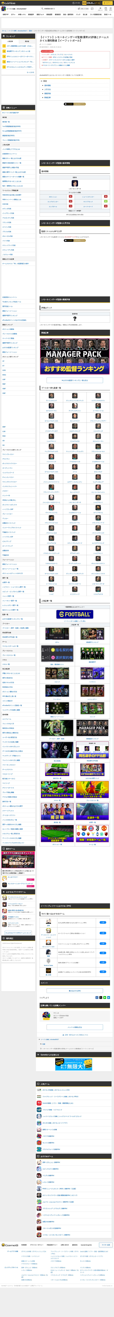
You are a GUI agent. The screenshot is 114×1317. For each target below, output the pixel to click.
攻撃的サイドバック (8, 523)
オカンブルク (98, 472)
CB (3, 440)
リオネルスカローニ (51, 563)
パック (78, 14)
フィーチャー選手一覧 (9, 601)
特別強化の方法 (7, 687)
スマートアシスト (8, 811)
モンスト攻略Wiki (85, 1261)
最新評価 (47, 93)
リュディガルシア (98, 482)
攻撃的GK (5, 550)
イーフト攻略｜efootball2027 (50, 1039)
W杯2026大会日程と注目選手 (11, 195)
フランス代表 (6, 222)
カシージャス (68, 54)
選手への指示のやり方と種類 (11, 824)
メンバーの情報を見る (75, 1027)
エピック (57, 682)
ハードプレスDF (7, 537)
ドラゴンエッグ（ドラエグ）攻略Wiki (62, 1275)
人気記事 (10, 41)
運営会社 (74, 1245)
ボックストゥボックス (9, 505)
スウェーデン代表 (8, 250)
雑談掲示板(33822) (8, 135)
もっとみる (30, 72)
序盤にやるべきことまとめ (11, 673)
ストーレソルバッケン (98, 492)
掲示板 (27, 41)
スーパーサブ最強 (8, 338)
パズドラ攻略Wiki (56, 1261)
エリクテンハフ (74, 594)
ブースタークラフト (8, 815)
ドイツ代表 (6, 241)
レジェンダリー (92, 699)
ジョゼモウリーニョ (98, 462)
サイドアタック (88, 202)
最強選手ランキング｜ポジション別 (18, 51)
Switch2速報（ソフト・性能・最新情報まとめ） (94, 1251)
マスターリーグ (7, 774)
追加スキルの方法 (8, 682)
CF (3, 361)
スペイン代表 (6, 227)
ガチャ (13, 14)
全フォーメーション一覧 (10, 569)
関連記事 (47, 97)
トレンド (92, 717)
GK (3, 445)
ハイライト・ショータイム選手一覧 (14, 587)
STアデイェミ (47, 62)
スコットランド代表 (8, 245)
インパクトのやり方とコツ (11, 746)
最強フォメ (40, 14)
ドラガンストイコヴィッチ (51, 553)
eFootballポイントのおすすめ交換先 (14, 320)
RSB (3, 436)
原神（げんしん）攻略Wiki (29, 1268)
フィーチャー (57, 699)
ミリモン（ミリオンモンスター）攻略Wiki (92, 1280)
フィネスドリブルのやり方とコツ (13, 843)
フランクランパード (98, 523)
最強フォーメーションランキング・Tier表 (20, 62)
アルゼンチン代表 (8, 218)
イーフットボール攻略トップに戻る (75, 621)
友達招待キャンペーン (9, 154)
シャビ (51, 594)
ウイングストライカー (9, 482)
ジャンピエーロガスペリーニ (51, 502)
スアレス (53, 54)
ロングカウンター (53, 202)
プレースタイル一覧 (92, 800)
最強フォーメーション (57, 717)
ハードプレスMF (7, 509)
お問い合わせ (65, 1245)
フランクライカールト (98, 451)
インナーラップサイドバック (11, 527)
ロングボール (53, 206)
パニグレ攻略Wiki (85, 1268)
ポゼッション (53, 197)
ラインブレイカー (8, 454)
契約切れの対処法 (8, 728)
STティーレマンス (69, 62)
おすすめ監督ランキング (10, 347)
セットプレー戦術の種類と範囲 (12, 829)
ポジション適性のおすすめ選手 (12, 806)
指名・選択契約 (68, 14)
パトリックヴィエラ (98, 533)
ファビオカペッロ (74, 462)
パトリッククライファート (51, 482)
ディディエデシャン (75, 411)
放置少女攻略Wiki (26, 1280)
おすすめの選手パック (92, 778)
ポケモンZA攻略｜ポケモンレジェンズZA (33, 1251)
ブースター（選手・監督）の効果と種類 (15, 628)
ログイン (109, 3)
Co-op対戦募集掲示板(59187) (11, 131)
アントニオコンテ (51, 400)
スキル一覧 (57, 800)
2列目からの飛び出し (9, 500)
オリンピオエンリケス (98, 574)
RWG (4, 375)
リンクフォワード (8, 472)
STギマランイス (57, 62)
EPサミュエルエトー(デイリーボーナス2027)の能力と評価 (21, 56)
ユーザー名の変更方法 (9, 737)
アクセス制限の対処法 (9, 797)
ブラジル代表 (6, 231)
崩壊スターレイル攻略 (28, 1261)
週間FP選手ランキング (9, 315)
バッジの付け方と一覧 (9, 820)
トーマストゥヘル (98, 411)
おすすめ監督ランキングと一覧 (12, 619)
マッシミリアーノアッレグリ (74, 451)
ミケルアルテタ (74, 441)
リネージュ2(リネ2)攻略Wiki (59, 1280)
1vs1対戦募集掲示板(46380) (11, 126)
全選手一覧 (92, 822)
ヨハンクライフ (74, 421)
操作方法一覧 (57, 778)
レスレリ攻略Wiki (26, 1270)
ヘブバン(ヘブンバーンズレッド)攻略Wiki (92, 1275)
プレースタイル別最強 (9, 334)
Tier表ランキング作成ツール (11, 302)
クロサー (5, 491)
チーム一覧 (92, 844)
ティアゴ (60, 54)
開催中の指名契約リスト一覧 (11, 163)
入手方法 (47, 89)
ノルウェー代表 (7, 254)
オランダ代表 (6, 209)
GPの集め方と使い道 (9, 696)
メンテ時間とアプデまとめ (11, 149)
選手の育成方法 (7, 678)
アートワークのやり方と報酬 (11, 838)
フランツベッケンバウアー (98, 421)
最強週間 (49, 14)
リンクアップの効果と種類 (11, 710)
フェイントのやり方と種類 (11, 760)
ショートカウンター (88, 197)
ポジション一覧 (57, 844)
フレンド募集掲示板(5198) (10, 140)
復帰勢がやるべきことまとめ (11, 181)
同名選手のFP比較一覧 (9, 637)
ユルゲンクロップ (74, 431)
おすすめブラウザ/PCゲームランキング (19, 933)
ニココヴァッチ (98, 431)
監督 (44, 1044)
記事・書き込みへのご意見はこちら (76, 1035)
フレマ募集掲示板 (96, 14)
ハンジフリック (51, 462)
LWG (4, 370)
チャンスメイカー (8, 477)
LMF (3, 379)
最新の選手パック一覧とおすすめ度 (14, 172)
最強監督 (58, 14)
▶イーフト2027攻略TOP (10, 113)
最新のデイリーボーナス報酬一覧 (13, 177)
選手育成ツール (7, 306)
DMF (4, 427)
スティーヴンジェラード (74, 543)
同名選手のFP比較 (92, 761)
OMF (4, 388)
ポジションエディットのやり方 (12, 573)
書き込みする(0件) (75, 991)
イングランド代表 (8, 213)
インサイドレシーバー (9, 486)
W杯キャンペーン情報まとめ (11, 199)
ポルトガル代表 (7, 236)
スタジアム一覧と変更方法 (11, 833)
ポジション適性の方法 (9, 691)
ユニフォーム (6, 719)
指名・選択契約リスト (57, 664)
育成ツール (107, 14)
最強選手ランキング (92, 642)
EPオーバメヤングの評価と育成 (62, 57)
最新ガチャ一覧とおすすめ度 (11, 158)
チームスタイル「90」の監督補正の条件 (15, 263)
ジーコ (75, 472)
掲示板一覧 (57, 822)
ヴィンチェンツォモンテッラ (74, 400)
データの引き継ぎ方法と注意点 (12, 751)
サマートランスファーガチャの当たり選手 (62, 60)
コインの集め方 (7, 701)
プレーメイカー (7, 514)
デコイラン (6, 459)
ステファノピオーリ (75, 584)
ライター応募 (106, 1245)
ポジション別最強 (8, 329)
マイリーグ (6, 783)
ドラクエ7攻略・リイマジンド (30, 1256)
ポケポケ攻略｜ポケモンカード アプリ (91, 1256)
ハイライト (92, 682)
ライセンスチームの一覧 (10, 646)
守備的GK (5, 555)
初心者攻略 (57, 761)
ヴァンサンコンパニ (51, 512)
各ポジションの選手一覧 (10, 610)
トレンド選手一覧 (8, 596)
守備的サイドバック (8, 532)
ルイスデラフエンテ (98, 543)
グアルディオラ (74, 553)
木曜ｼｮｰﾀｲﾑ (22, 14)
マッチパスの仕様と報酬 (10, 742)
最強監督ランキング (92, 739)
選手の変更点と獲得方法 (10, 733)
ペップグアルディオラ (51, 451)
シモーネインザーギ (75, 502)
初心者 (85, 14)
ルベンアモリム (98, 512)
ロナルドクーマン (51, 411)
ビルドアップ (6, 541)
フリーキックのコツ (8, 765)
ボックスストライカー (9, 463)
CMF (4, 393)
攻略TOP (5, 14)
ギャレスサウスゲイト (98, 563)
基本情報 (47, 85)
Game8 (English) (86, 1245)
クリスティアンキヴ (51, 431)
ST (3, 366)
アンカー (5, 518)
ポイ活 (77, 3)
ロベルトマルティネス (51, 421)
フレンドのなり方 (8, 723)
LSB (3, 431)
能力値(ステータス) (8, 778)
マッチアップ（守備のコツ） (11, 756)
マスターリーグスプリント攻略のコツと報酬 (56, 65)
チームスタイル (7, 769)
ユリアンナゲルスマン (98, 400)
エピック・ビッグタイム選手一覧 (13, 591)
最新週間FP (92, 662)
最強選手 (31, 14)
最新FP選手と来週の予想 (10, 167)
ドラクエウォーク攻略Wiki (29, 1264)
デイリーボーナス (8, 788)
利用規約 (24, 1245)
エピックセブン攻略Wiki (58, 1268)
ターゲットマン (7, 468)
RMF (4, 384)
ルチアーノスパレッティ (74, 482)
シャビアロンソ (51, 441)
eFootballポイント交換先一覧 (12, 705)
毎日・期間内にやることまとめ (12, 186)
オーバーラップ (7, 546)
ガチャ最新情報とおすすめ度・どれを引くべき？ (21, 46)
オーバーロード (88, 206)
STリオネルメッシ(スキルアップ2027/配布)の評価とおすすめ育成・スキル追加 (21, 67)
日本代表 (5, 204)
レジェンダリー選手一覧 (10, 605)
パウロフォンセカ (51, 533)
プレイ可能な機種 (8, 792)
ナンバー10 (6, 495)
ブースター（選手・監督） (57, 739)
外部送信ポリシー (52, 1245)
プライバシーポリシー (36, 1245)
